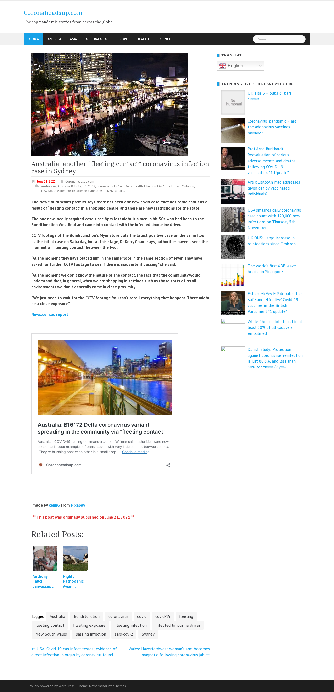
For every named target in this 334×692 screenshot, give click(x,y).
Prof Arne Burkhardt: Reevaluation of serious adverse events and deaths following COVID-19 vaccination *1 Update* (271, 160)
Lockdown (174, 186)
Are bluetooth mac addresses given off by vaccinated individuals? (274, 188)
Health (143, 39)
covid (141, 616)
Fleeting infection (130, 625)
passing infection (91, 634)
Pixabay (78, 505)
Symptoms (95, 191)
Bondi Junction (87, 616)
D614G (119, 186)
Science (164, 39)
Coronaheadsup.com (53, 13)
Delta (129, 186)
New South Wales (53, 191)
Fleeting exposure (89, 625)
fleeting (186, 616)
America (54, 39)
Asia (73, 39)
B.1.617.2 (89, 186)
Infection (150, 186)
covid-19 (162, 616)
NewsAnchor (98, 686)
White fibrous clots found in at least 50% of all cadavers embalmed (275, 327)
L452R (161, 186)
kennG (54, 505)
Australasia (96, 39)
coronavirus (118, 616)
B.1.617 (76, 186)
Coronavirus (104, 186)
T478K (108, 191)
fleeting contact (49, 625)
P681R (71, 191)
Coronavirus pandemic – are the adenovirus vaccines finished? (272, 127)
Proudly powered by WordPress (51, 686)
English (234, 65)
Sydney (148, 634)
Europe (121, 39)
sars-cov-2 (124, 634)
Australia (64, 186)
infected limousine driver (178, 625)
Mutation (188, 186)
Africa (33, 39)
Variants (119, 191)
